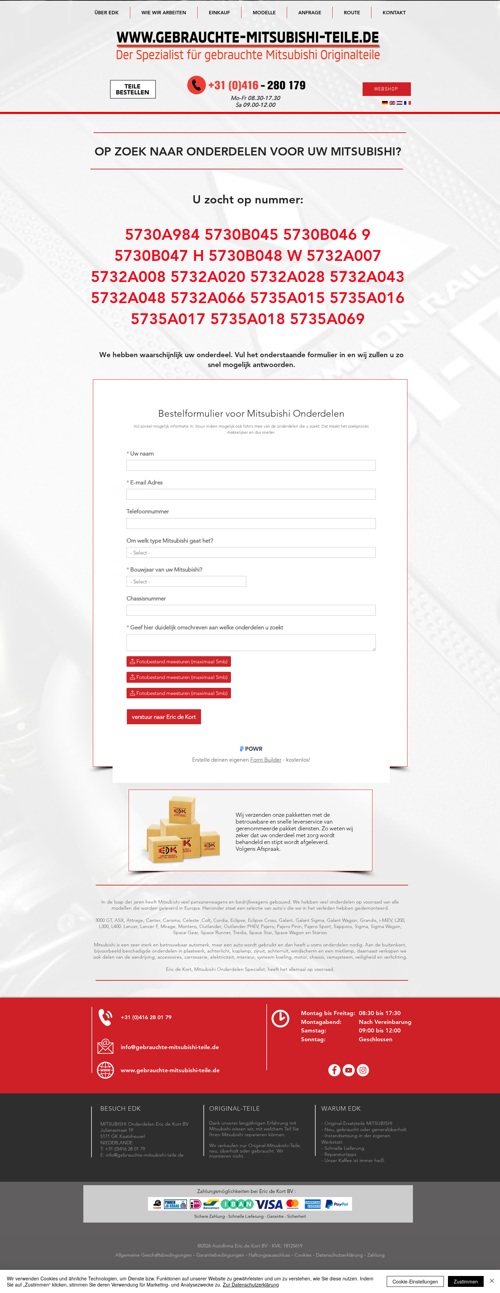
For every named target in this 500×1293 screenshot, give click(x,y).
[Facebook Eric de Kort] (334, 1070)
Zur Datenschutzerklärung (251, 1284)
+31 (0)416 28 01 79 (146, 1017)
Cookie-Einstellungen (415, 1281)
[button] (264, 12)
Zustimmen (466, 1281)
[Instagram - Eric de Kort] (363, 1070)
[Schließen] (492, 1281)
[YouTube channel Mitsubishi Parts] (349, 1070)
